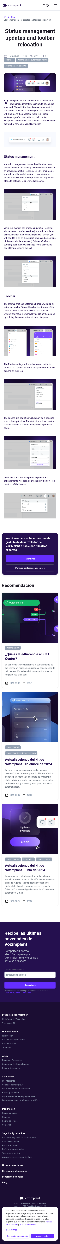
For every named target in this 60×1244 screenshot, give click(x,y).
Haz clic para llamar (10, 1092)
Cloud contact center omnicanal (16, 1089)
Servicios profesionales (14, 1171)
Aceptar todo (42, 1236)
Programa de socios (12, 1176)
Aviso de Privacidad (10, 1141)
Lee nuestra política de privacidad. (18, 993)
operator (9, 60)
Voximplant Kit (8, 1023)
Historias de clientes (12, 1165)
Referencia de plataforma (13, 1040)
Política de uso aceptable (13, 1149)
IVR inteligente (8, 1081)
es (44, 5)
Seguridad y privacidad (14, 1133)
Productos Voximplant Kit (15, 1015)
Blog (13, 17)
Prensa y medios (9, 1113)
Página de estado (10, 1121)
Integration (28, 859)
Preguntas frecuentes (12, 1060)
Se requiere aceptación (17, 1236)
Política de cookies (10, 1145)
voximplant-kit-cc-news (16, 66)
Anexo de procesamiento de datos (17, 1157)
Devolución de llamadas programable (18, 1096)
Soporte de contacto (11, 1068)
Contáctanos (8, 1125)
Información (8, 1109)
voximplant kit (13, 648)
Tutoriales (6, 1047)
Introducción (7, 1036)
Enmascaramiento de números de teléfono (21, 1100)
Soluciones (8, 1076)
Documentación (10, 1031)
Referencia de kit (9, 1043)
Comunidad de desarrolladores (15, 1064)
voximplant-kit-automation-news (32, 60)
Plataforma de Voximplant (14, 1019)
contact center (44, 859)
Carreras (6, 1117)
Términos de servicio (11, 1153)
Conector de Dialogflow (12, 1085)
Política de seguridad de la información (19, 1137)
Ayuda (5, 1056)
